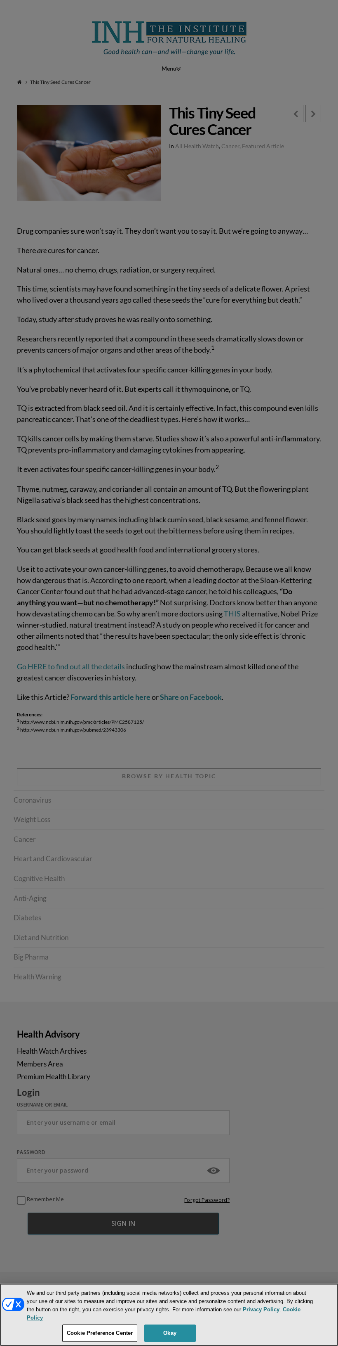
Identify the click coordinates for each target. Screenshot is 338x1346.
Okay (169, 1333)
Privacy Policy (261, 1309)
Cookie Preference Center (100, 1333)
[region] (169, 1315)
